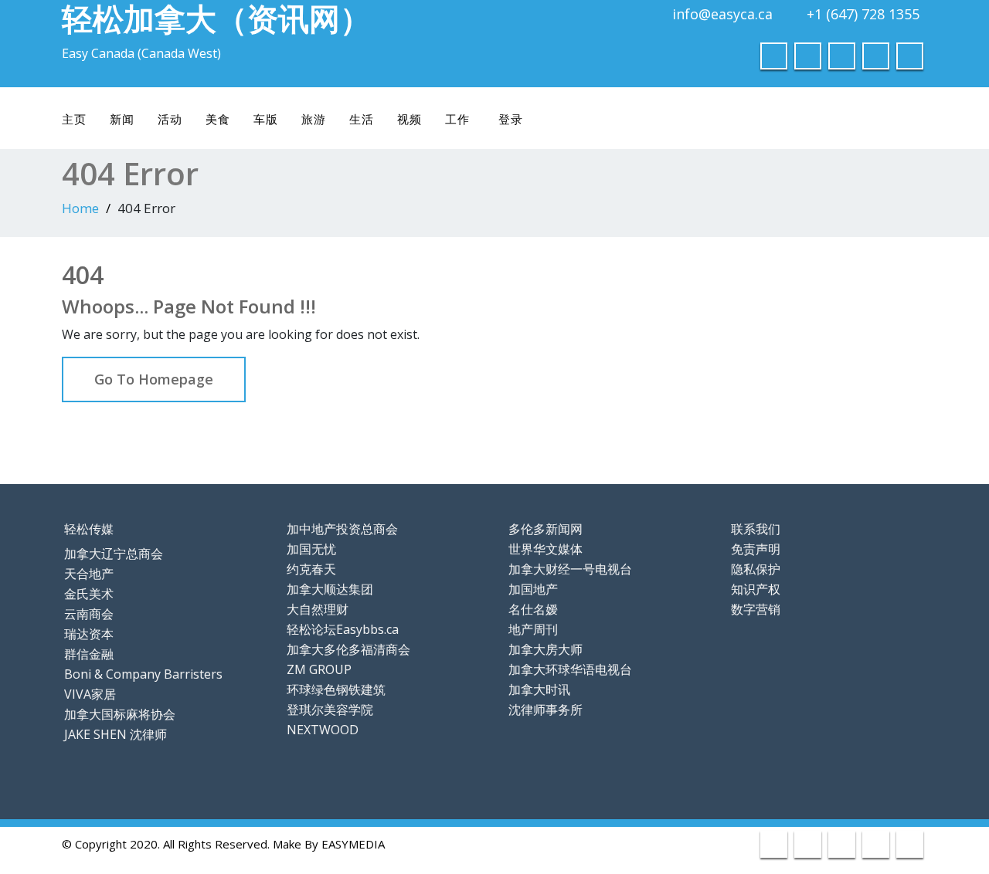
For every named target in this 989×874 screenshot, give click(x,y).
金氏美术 (89, 593)
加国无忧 (311, 548)
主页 (74, 119)
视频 (409, 119)
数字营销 (755, 609)
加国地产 (533, 589)
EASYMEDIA (353, 844)
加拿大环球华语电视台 (570, 669)
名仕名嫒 (533, 609)
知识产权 (755, 589)
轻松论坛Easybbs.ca (343, 629)
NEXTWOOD (323, 729)
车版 (265, 119)
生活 (361, 119)
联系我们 (755, 528)
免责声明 (755, 548)
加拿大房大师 (545, 649)
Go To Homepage (153, 379)
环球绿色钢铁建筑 (336, 689)
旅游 (313, 119)
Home (80, 208)
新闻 (122, 119)
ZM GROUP (319, 669)
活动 (170, 119)
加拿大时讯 (539, 689)
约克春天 (311, 569)
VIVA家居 (90, 694)
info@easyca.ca (722, 14)
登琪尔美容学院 (330, 709)
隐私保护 (755, 569)
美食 (218, 119)
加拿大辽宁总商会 (113, 553)
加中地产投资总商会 (342, 528)
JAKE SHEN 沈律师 (115, 734)
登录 (510, 119)
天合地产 (89, 573)
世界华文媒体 (545, 548)
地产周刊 (533, 629)
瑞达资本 (89, 633)
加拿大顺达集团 (330, 589)
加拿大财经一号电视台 (570, 569)
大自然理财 (317, 609)
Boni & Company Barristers (143, 674)
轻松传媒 (89, 528)
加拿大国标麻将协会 (119, 714)
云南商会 (89, 613)
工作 (457, 119)
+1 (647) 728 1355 (863, 14)
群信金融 (89, 653)
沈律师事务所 (545, 709)
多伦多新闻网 (545, 528)
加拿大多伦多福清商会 (348, 649)
